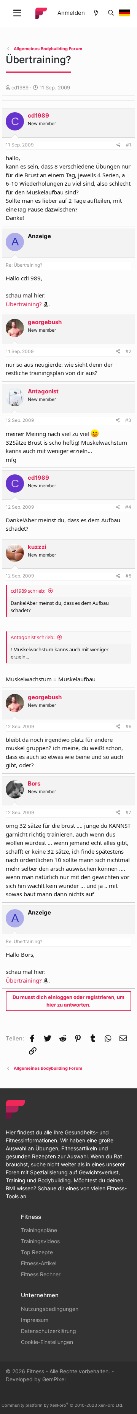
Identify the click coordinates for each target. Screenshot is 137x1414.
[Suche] (111, 13)
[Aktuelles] (96, 13)
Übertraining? (24, 304)
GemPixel (53, 1379)
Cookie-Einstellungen (47, 1342)
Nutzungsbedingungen (49, 1309)
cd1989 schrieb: (28, 590)
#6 (128, 726)
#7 (128, 812)
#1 (128, 145)
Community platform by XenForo (62, 1405)
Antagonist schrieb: (32, 637)
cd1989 (20, 87)
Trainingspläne (39, 1230)
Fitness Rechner (41, 1274)
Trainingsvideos (40, 1241)
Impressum (34, 1320)
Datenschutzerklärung (48, 1331)
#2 (128, 351)
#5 (128, 576)
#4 (128, 507)
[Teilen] (118, 145)
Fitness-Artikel (38, 1263)
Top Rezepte (37, 1252)
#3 (128, 420)
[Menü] (17, 13)
